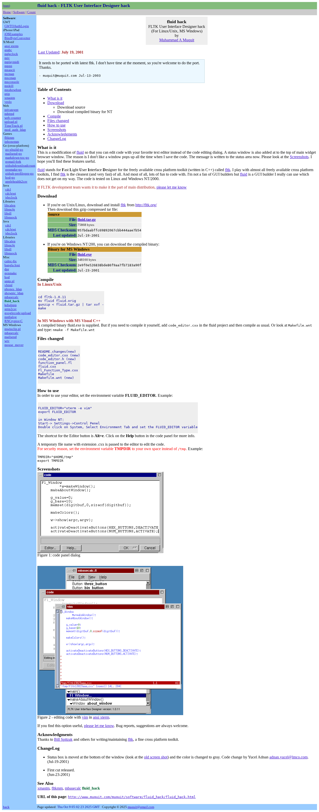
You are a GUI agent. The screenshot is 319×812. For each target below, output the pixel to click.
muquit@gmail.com (141, 807)
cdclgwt (10, 193)
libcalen (9, 205)
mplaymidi (11, 62)
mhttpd (9, 114)
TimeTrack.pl (13, 126)
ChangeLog (56, 138)
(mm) (6, 5)
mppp (8, 66)
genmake (10, 273)
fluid (80, 152)
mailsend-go (13, 153)
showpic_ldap (13, 293)
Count (31, 12)
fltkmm (9, 137)
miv (7, 58)
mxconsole (11, 82)
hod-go (10, 177)
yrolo (8, 102)
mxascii (9, 70)
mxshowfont (12, 90)
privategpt (11, 110)
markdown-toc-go (17, 157)
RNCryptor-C (13, 321)
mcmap (9, 74)
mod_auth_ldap (15, 130)
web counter (12, 118)
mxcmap (10, 78)
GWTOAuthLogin (16, 26)
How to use (56, 125)
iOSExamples (13, 34)
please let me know (172, 187)
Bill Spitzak (63, 739)
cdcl (8, 189)
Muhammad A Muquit (176, 40)
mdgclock (11, 54)
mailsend (10, 337)
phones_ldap (13, 289)
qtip (7, 94)
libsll (7, 213)
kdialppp (10, 305)
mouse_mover (13, 345)
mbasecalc (11, 297)
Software (19, 12)
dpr (6, 269)
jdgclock (11, 197)
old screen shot (155, 757)
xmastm (9, 98)
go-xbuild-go (14, 149)
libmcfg (9, 209)
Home (7, 12)
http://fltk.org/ (146, 205)
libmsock (10, 217)
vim (85, 717)
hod (7, 277)
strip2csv (10, 309)
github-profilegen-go (19, 173)
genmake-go (13, 169)
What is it (54, 98)
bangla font (12, 265)
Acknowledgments (62, 134)
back (6, 807)
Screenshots (56, 130)
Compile (54, 116)
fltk (227, 170)
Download (55, 103)
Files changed (58, 121)
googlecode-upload (17, 313)
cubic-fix (10, 261)
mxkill (8, 86)
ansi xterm (11, 46)
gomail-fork (13, 161)
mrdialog (10, 317)
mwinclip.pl (12, 329)
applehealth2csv (16, 181)
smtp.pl (9, 281)
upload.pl (10, 122)
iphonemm (11, 141)
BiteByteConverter (17, 38)
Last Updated (48, 52)
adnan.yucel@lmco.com (288, 757)
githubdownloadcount (20, 165)
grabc (8, 50)
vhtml (8, 285)
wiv (6, 341)
